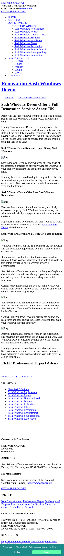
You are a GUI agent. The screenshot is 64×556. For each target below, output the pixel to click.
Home (26, 504)
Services (9, 97)
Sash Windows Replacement (29, 28)
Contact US (26, 376)
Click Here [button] (52, 547)
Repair (40, 501)
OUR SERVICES (17, 22)
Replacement (30, 501)
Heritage (18, 61)
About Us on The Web (21, 507)
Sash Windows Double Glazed (30, 34)
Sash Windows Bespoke (27, 37)
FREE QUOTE (9, 376)
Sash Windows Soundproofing (30, 52)
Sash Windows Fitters (25, 43)
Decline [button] (17, 552)
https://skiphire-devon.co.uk (15, 541)
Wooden (18, 66)
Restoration (17, 504)
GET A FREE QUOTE (13, 11)
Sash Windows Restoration (28, 46)
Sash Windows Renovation (28, 55)
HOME (12, 17)
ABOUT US (14, 20)
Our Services (37, 504)
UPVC (18, 72)
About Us (49, 504)
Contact (5, 507)
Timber (18, 63)
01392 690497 (26, 8)
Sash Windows (12, 2)
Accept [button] (46, 552)
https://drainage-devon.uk (44, 541)
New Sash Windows (25, 25)
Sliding (18, 69)
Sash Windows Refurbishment (30, 49)
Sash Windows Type (18, 58)
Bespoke (5, 504)
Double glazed (52, 501)
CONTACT (14, 75)
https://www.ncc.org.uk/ (39, 483)
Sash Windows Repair (25, 31)
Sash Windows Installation (28, 40)
